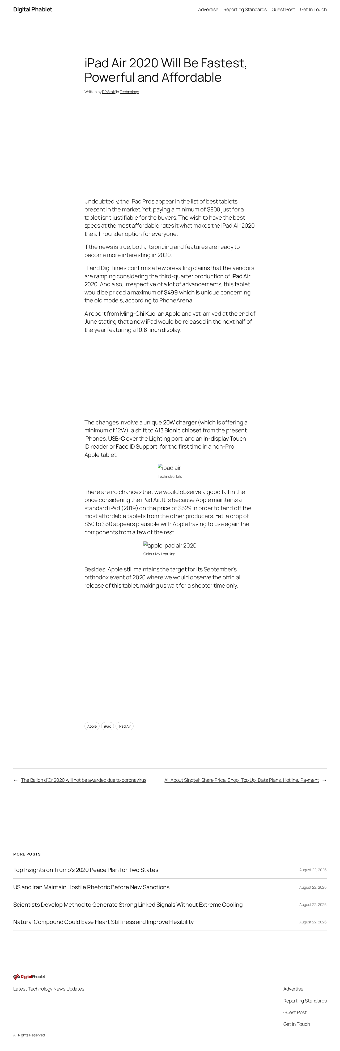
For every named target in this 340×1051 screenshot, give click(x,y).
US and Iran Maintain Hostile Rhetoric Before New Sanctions (91, 887)
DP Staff (108, 91)
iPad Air (124, 726)
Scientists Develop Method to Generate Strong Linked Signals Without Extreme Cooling (128, 904)
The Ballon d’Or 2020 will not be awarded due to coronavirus (83, 780)
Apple (92, 726)
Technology (129, 91)
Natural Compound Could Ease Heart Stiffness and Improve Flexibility (103, 922)
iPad (107, 726)
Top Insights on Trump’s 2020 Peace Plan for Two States (85, 870)
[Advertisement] (170, 155)
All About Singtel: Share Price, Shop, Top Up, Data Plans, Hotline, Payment (241, 780)
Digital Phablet (32, 9)
